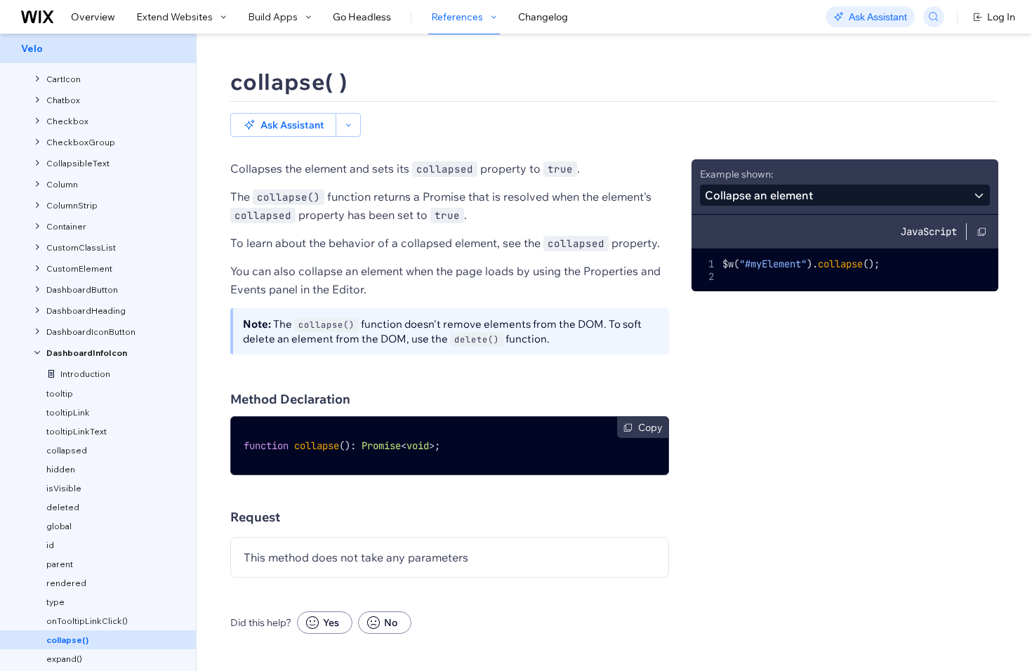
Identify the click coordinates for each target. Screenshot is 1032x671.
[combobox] (845, 195)
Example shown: (736, 174)
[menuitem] (98, 48)
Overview (93, 17)
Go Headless (362, 17)
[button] (283, 125)
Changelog (543, 17)
